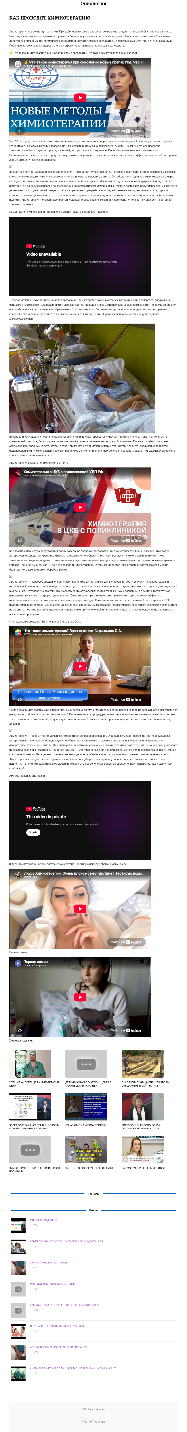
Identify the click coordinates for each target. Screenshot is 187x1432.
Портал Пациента (93, 1421)
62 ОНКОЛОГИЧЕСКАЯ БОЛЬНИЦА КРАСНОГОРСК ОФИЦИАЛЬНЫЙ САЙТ (73, 1368)
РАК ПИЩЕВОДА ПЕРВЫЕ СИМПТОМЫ (52, 1283)
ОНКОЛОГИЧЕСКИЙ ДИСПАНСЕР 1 (50, 1262)
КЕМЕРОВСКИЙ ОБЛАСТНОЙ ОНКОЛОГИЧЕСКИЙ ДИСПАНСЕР (66, 1241)
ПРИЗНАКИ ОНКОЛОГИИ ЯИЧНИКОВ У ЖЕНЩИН (58, 1326)
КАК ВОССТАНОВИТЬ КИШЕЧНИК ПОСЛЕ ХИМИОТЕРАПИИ (64, 1305)
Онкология (93, 3)
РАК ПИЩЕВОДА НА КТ (43, 1220)
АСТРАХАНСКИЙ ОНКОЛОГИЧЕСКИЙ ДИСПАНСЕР (59, 1347)
